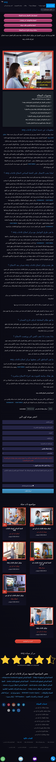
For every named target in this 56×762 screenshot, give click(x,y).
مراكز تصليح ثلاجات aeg (40, 742)
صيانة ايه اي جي (50, 5)
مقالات (25, 5)
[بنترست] (8, 704)
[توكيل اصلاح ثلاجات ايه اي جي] (14, 583)
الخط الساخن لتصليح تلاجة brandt (41, 681)
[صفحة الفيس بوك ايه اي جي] (23, 704)
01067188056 (31, 164)
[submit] (41, 9)
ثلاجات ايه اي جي (12, 747)
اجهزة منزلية (42, 5)
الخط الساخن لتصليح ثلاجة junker (17, 681)
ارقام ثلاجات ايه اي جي (33, 747)
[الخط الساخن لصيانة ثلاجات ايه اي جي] (41, 550)
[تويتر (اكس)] (18, 704)
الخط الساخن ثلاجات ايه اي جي (8, 742)
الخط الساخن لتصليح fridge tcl (43, 677)
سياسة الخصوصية (18, 5)
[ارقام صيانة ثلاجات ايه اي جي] (41, 516)
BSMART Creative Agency (31, 693)
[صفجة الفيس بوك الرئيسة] (8, 710)
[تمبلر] (3, 704)
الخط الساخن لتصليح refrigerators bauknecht (16, 677)
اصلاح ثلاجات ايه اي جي (22, 747)
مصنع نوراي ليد (15, 693)
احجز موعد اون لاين (8, 5)
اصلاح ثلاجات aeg (29, 130)
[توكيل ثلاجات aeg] (41, 616)
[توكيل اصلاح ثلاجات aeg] (14, 550)
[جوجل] (18, 710)
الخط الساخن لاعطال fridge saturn (39, 689)
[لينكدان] (13, 710)
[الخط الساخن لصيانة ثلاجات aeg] (14, 516)
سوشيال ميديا (32, 5)
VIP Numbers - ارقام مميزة (15, 697)
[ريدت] (13, 704)
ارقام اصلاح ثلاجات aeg (28, 742)
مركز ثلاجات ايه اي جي (44, 747)
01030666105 (40, 200)
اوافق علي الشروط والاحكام (27, 485)
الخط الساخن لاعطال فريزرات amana (15, 685)
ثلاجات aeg (19, 742)
